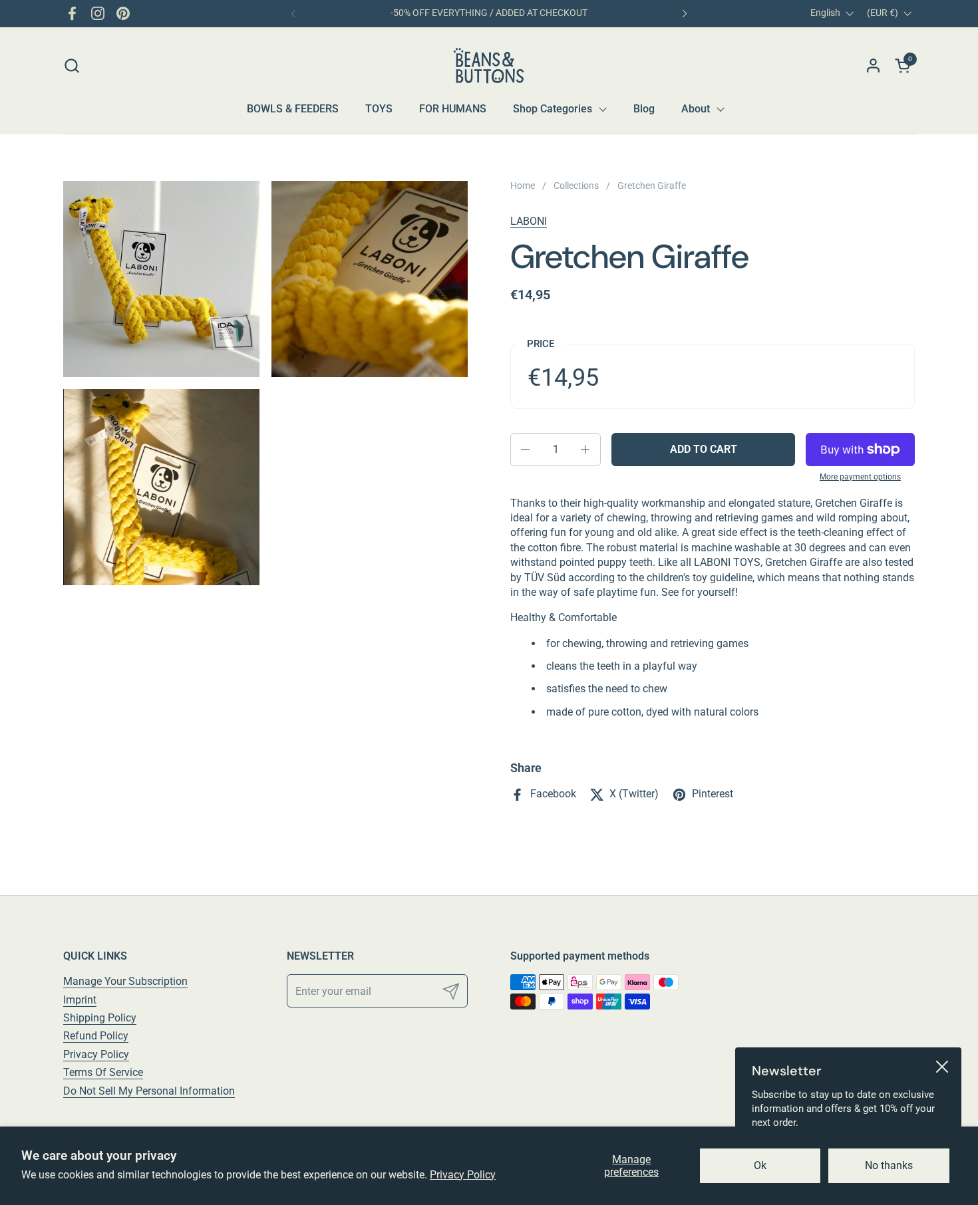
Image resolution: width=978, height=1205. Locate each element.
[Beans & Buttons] (489, 65)
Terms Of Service (103, 1072)
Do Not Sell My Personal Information (149, 1091)
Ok (760, 1165)
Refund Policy (95, 1035)
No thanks (889, 1165)
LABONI (528, 221)
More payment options (860, 476)
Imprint (79, 1000)
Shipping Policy (99, 1017)
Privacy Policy (463, 1174)
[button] (71, 65)
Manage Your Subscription (125, 981)
